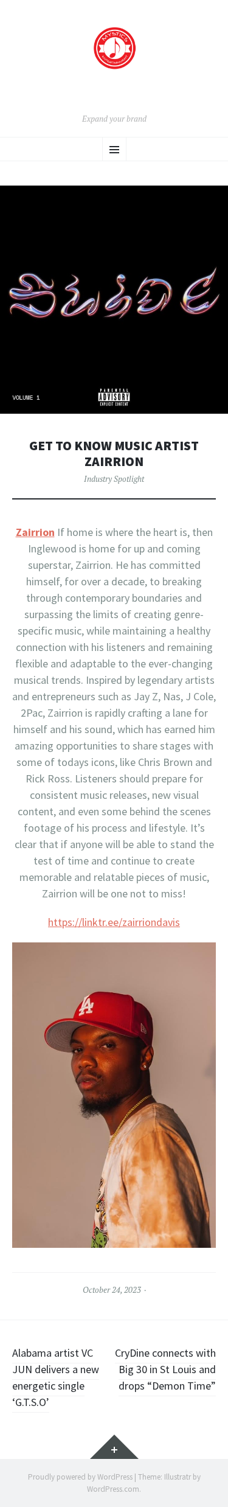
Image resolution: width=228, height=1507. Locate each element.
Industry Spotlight (114, 478)
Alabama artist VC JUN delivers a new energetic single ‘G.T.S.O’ (55, 1377)
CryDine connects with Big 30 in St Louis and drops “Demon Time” (165, 1369)
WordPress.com (113, 1489)
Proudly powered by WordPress (80, 1477)
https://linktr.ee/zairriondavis (114, 922)
